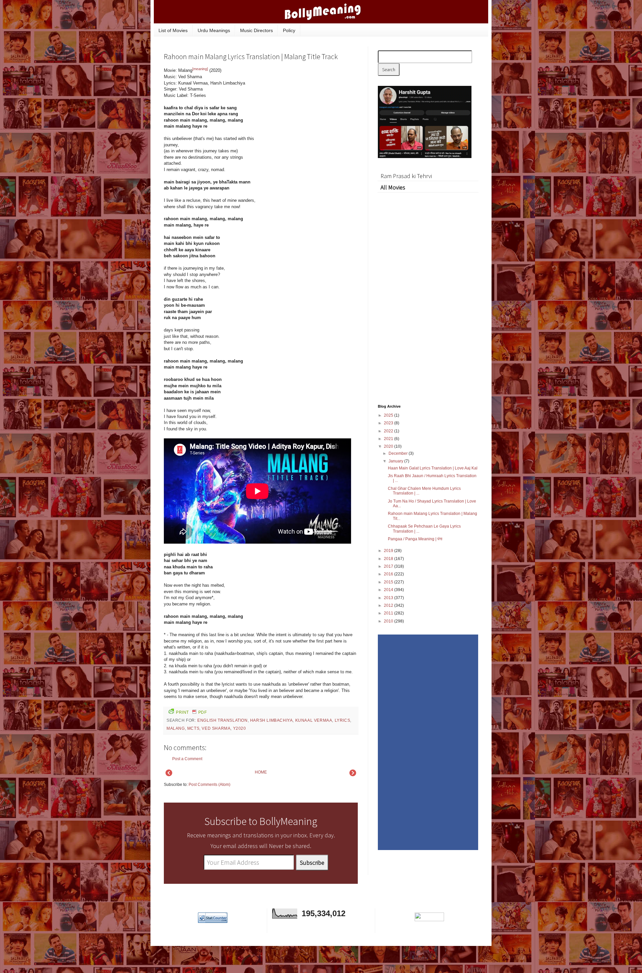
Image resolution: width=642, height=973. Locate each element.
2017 (389, 566)
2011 (389, 613)
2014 (389, 589)
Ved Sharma (216, 728)
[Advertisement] (307, 111)
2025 (389, 415)
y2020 (239, 728)
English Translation (222, 720)
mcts (193, 728)
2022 (389, 431)
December (399, 453)
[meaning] (200, 69)
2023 (389, 423)
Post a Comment (187, 758)
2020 (389, 446)
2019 (389, 550)
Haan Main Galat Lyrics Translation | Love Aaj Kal (432, 468)
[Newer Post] (169, 775)
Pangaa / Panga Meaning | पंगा (415, 539)
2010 (389, 621)
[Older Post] (353, 775)
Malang (176, 728)
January (396, 461)
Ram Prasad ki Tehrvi (406, 176)
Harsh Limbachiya (271, 720)
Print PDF (191, 712)
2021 (389, 438)
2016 (389, 574)
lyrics (342, 720)
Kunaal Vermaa (313, 720)
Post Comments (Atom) (209, 784)
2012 (389, 605)
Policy (289, 30)
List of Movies (173, 30)
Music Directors (256, 30)
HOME (261, 772)
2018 (389, 558)
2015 (389, 582)
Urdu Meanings (214, 30)
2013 (389, 597)
